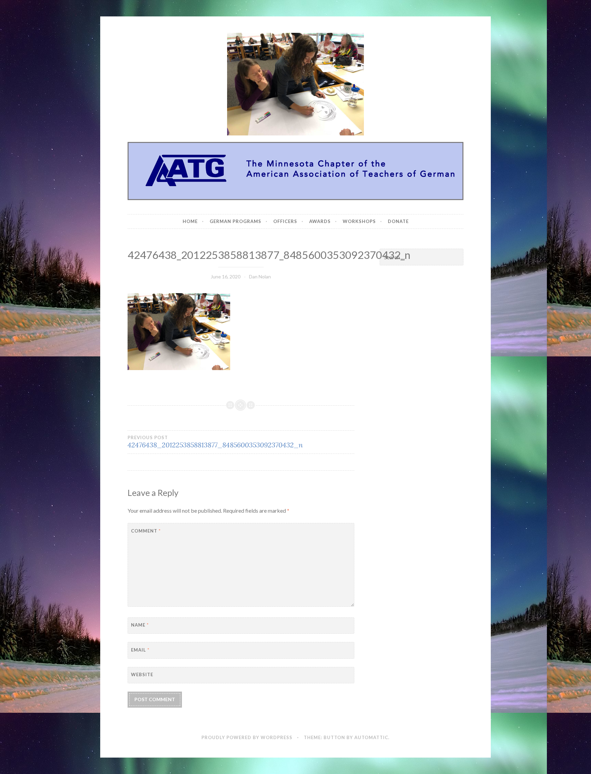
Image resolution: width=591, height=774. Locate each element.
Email (140, 650)
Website (142, 674)
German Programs (235, 221)
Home (190, 221)
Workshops (359, 221)
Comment (146, 531)
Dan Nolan (260, 276)
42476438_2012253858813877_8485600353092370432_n (215, 442)
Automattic (371, 737)
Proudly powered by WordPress (246, 737)
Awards (320, 221)
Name (140, 625)
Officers (285, 221)
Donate (398, 221)
